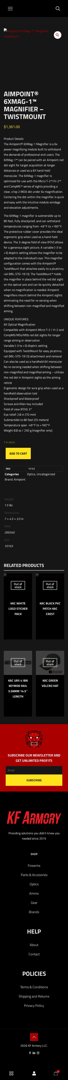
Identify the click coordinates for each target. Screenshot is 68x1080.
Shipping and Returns (34, 996)
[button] (57, 35)
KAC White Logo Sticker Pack (18, 608)
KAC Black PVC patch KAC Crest (50, 608)
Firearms (34, 865)
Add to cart (18, 453)
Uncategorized (46, 474)
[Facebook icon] (30, 1053)
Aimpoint (20, 479)
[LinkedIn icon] (34, 1053)
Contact (34, 954)
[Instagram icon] (38, 1053)
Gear (34, 902)
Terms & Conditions (34, 987)
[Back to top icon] (34, 1037)
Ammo (34, 893)
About (34, 944)
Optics (31, 474)
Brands (34, 911)
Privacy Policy (34, 1005)
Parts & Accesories (34, 874)
